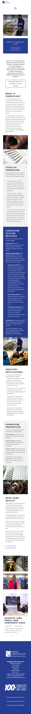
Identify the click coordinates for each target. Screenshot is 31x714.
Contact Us (10, 547)
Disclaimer (12, 697)
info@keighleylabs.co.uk (17, 677)
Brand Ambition (20, 701)
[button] (11, 635)
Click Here (15, 49)
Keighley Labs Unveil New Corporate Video (15, 620)
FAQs (22, 30)
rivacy (8, 697)
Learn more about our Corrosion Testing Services (15, 84)
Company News (18, 626)
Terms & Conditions (20, 697)
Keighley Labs (11, 30)
